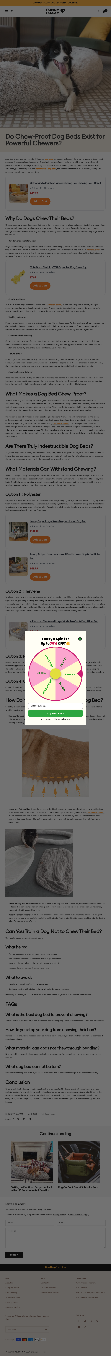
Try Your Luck (55, 713)
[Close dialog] (80, 639)
